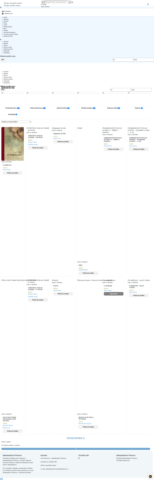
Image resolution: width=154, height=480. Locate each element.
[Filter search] (42, 2)
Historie (137, 108)
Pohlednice (7, 53)
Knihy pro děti (8, 47)
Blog (5, 28)
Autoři (5, 25)
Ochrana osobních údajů (11, 34)
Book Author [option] (45, 6)
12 (81, 438)
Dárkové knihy (62, 108)
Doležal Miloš (83, 270)
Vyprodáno (113, 294)
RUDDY (55, 286)
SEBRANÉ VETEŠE (59, 134)
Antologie (11, 114)
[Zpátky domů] (0, 479)
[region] (77, 23)
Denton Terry (32, 142)
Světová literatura (36, 108)
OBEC (81, 265)
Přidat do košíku (12, 173)
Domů (5, 17)
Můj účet (6, 19)
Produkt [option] (44, 4)
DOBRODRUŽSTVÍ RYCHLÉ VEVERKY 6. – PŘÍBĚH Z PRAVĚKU (113, 139)
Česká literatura (11, 108)
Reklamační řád (8, 36)
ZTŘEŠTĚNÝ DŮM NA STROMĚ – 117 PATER (35, 288)
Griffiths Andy (33, 144)
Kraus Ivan (57, 138)
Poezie (5, 45)
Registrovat (9, 13)
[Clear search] (69, 2)
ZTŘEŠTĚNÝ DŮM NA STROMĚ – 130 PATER (35, 136)
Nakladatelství (8, 26)
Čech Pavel (6, 169)
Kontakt (6, 30)
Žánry (5, 23)
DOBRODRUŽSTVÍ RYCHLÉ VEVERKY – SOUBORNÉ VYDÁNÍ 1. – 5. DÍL (138, 139)
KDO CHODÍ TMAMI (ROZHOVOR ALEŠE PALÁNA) (9, 419)
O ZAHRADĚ (108, 286)
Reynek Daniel (7, 425)
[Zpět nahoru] (2, 479)
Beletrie (6, 43)
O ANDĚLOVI (7, 165)
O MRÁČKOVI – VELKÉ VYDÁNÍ (136, 286)
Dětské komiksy (8, 49)
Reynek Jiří (6, 428)
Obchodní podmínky (9, 32)
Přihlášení (7, 11)
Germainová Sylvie (85, 423)
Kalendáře (6, 51)
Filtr (2, 59)
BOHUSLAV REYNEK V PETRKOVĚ (86, 418)
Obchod (6, 21)
